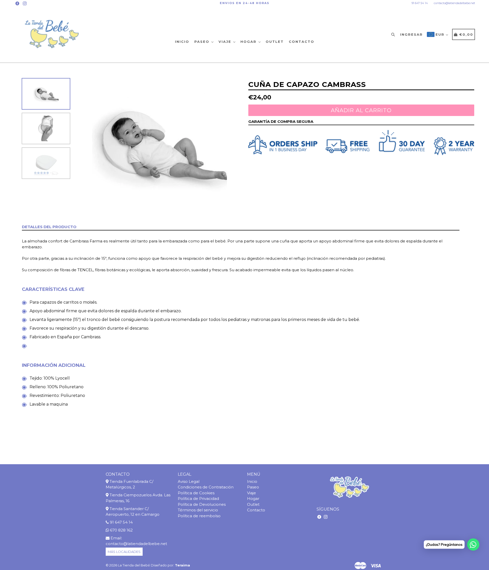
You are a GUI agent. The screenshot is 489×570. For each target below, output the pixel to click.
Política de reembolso (199, 515)
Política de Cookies (196, 492)
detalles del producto (49, 226)
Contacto (301, 42)
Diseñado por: (170, 565)
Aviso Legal (188, 481)
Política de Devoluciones (202, 504)
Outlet (275, 42)
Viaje (226, 42)
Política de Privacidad (198, 498)
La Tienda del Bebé (134, 565)
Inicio (182, 42)
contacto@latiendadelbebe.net (454, 3)
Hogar (249, 42)
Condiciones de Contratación (206, 487)
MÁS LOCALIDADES (124, 552)
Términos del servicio (198, 510)
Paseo (202, 42)
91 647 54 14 (420, 3)
